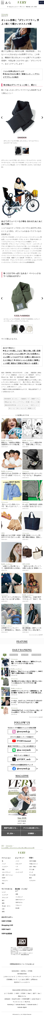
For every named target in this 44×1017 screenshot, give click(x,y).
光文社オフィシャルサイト (22, 982)
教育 (30, 878)
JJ (5, 993)
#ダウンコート (35, 405)
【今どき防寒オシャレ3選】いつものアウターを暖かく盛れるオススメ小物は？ (22, 357)
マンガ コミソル (18, 1001)
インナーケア (19, 872)
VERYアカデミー (20, 899)
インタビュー (19, 897)
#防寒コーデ (31, 408)
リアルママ (32, 880)
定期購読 (31, 833)
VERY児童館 (32, 861)
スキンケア (19, 864)
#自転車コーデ (25, 399)
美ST (34, 993)
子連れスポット (33, 864)
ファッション (4, 14)
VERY (17, 993)
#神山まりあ (8, 402)
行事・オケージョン (7, 875)
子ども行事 (32, 875)
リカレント (19, 905)
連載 (17, 894)
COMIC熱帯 (25, 999)
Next (42, 117)
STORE (30, 971)
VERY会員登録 (7, 934)
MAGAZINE (15, 971)
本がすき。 (28, 1001)
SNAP (3, 878)
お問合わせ (34, 979)
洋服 (3, 869)
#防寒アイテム (36, 399)
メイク (17, 861)
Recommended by (33, 634)
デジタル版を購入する (31, 828)
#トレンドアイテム (19, 402)
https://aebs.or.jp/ (25, 954)
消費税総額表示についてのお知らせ (22, 964)
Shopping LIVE (7, 925)
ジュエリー (5, 866)
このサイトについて (9, 976)
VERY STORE (6, 921)
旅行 (3, 900)
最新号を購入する (10, 828)
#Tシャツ (22, 6)
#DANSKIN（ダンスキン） (11, 399)
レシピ (4, 892)
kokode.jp (10, 1004)
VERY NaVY (6, 929)
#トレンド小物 (35, 402)
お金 (3, 909)
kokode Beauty (20, 1004)
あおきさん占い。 (8, 917)
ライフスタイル (7, 889)
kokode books (32, 1004)
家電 (3, 911)
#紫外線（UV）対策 (31, 6)
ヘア (17, 866)
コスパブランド (6, 872)
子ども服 (31, 869)
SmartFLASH (16, 999)
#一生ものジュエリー (13, 6)
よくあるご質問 (24, 979)
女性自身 (7, 999)
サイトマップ (37, 976)
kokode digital (22, 1007)
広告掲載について (12, 979)
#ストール (12, 408)
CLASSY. (10, 993)
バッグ (4, 864)
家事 (3, 903)
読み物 (17, 908)
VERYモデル (19, 902)
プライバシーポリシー (24, 976)
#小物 (27, 402)
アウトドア (5, 897)
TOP (2, 845)
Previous (1, 117)
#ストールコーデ (21, 408)
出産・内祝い (33, 866)
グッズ (31, 872)
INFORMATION (22, 973)
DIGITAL (23, 971)
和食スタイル (22, 996)
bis (39, 993)
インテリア (5, 895)
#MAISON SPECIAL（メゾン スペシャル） (17, 405)
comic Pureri (35, 999)
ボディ (17, 869)
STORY (23, 993)
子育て (31, 858)
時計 (3, 883)
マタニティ (5, 880)
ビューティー (19, 858)
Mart (29, 993)
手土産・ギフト (6, 906)
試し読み (10, 833)
